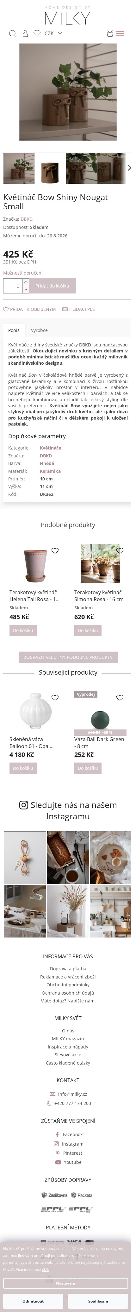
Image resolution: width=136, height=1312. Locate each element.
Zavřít (37, 303)
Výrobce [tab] (39, 330)
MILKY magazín (68, 1039)
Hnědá (47, 463)
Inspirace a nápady (68, 1047)
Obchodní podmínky (68, 985)
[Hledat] (12, 33)
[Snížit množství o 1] (25, 289)
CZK (50, 33)
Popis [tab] (14, 330)
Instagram (72, 1144)
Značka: (18, 219)
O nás (68, 1031)
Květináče (50, 448)
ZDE (45, 1269)
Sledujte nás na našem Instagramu (74, 810)
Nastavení (65, 1283)
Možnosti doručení (23, 273)
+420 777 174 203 (72, 1103)
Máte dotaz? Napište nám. (68, 1001)
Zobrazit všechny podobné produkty (68, 657)
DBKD (46, 456)
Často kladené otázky (68, 1063)
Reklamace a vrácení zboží (68, 977)
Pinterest (72, 1153)
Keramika (50, 471)
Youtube (73, 1162)
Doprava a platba (68, 969)
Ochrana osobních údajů (68, 993)
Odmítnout (33, 1301)
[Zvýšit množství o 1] (25, 282)
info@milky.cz (72, 1094)
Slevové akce (68, 1055)
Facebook (73, 1134)
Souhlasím (98, 1301)
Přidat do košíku (52, 286)
